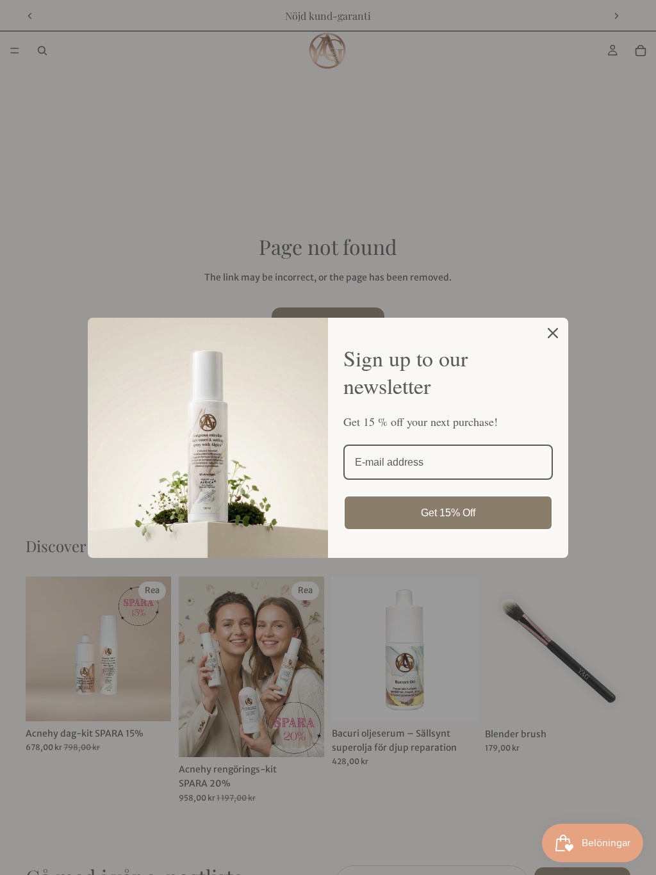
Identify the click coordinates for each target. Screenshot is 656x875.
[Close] (552, 333)
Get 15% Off (448, 512)
